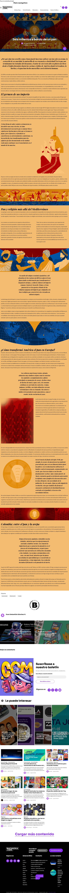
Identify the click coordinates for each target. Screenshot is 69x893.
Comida (19, 596)
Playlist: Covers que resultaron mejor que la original (8, 736)
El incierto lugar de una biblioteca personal (9, 792)
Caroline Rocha (32, 45)
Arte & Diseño (26, 10)
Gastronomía (4, 596)
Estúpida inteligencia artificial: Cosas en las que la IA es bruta (25, 735)
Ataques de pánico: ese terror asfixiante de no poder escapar (34, 819)
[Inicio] (6, 7)
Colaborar (33, 864)
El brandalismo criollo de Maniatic (42, 737)
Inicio (24, 860)
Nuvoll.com (52, 892)
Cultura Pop (17, 10)
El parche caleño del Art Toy (56, 791)
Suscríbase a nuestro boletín (44, 673)
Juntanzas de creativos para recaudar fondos (56, 764)
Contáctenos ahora (39, 877)
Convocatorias (44, 10)
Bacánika (5, 771)
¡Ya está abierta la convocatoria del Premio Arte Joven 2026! (60, 736)
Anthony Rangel (29, 827)
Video (24, 880)
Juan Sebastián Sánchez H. (29, 43)
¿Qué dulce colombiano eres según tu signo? (11, 819)
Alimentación (12, 596)
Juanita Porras (5, 800)
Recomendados (34, 860)
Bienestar (35, 10)
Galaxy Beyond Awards (9, 764)
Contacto (33, 870)
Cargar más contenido (34, 834)
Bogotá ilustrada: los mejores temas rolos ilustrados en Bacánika (34, 792)
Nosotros (33, 862)
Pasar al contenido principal (7, 1)
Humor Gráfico (54, 10)
